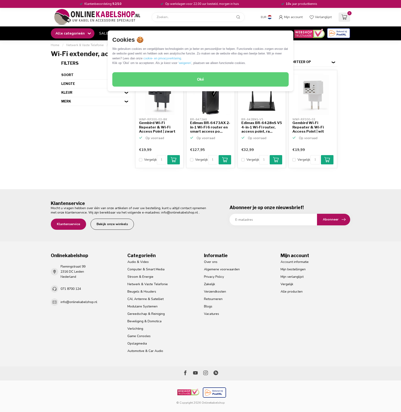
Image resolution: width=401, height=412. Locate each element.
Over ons (210, 262)
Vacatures (211, 314)
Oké (200, 79)
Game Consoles (139, 336)
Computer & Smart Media (146, 269)
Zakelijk (209, 284)
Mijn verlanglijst (292, 277)
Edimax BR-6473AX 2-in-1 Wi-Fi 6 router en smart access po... (210, 127)
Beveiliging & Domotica (144, 321)
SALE (103, 33)
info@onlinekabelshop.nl (179, 212)
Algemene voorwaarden (222, 269)
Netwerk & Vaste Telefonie (85, 45)
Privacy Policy (214, 277)
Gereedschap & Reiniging (146, 314)
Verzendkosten (215, 291)
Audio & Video (138, 262)
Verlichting (135, 328)
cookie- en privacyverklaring (162, 58)
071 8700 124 (71, 289)
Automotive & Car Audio (145, 351)
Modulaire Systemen (142, 306)
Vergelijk (150, 159)
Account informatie (295, 262)
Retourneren (213, 299)
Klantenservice (68, 224)
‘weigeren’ (184, 63)
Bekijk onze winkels (112, 224)
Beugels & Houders (141, 291)
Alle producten (292, 291)
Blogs (208, 306)
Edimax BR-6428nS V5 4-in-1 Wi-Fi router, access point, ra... (261, 127)
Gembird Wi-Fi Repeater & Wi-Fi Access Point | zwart (157, 127)
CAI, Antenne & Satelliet (145, 299)
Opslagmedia (137, 343)
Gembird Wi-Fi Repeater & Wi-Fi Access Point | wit (308, 127)
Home (55, 45)
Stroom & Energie (140, 277)
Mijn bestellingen (293, 269)
